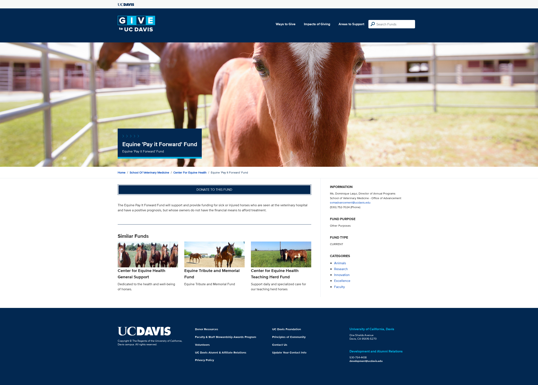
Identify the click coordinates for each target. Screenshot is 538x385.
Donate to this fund (214, 189)
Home (121, 172)
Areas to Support (351, 24)
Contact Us (279, 345)
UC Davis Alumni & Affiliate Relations (220, 352)
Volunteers (202, 345)
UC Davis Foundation (286, 329)
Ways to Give (285, 24)
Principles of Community (289, 337)
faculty (339, 286)
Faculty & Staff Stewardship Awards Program (225, 337)
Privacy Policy (204, 360)
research (341, 269)
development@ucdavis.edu (366, 361)
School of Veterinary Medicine (149, 172)
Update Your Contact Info (289, 352)
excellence (342, 280)
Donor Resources (206, 329)
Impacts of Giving (317, 24)
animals (340, 263)
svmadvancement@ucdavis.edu (350, 202)
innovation (342, 274)
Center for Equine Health (190, 172)
